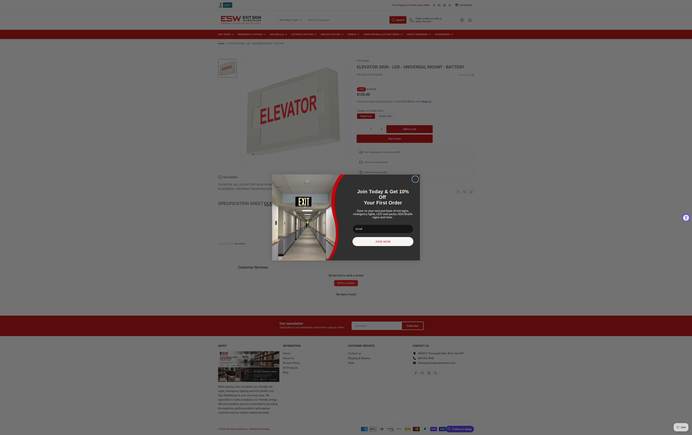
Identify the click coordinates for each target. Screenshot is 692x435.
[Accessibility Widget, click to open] (686, 217)
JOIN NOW (383, 241)
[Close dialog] (415, 179)
